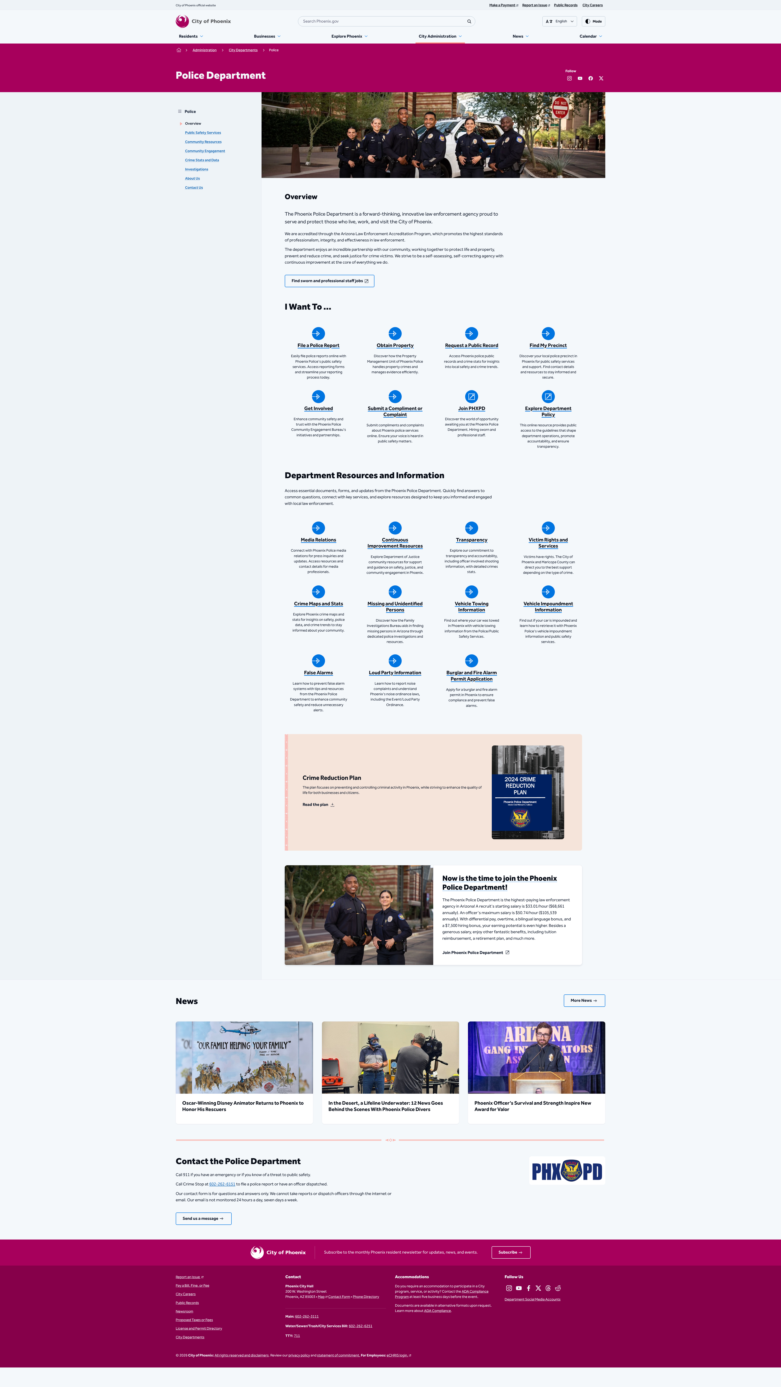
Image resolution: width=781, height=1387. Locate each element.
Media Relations (318, 540)
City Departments (190, 1337)
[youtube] (580, 78)
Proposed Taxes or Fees (194, 1320)
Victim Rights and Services (548, 543)
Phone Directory (366, 1297)
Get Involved (318, 409)
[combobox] (386, 21)
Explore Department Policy (548, 412)
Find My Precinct (548, 346)
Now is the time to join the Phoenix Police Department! (499, 883)
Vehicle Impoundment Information (548, 607)
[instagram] (569, 78)
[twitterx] (601, 78)
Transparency (472, 540)
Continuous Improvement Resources (395, 543)
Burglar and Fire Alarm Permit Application (471, 676)
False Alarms (318, 673)
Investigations (196, 169)
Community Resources (203, 142)
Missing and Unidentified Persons (395, 607)
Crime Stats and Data (202, 160)
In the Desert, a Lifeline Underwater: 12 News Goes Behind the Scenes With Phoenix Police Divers (385, 1106)
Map (321, 1297)
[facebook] (591, 78)
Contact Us (194, 188)
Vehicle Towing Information (472, 607)
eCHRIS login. (397, 1355)
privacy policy (299, 1355)
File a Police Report (318, 346)
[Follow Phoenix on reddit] (557, 1288)
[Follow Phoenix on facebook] (528, 1288)
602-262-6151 (222, 1184)
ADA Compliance (437, 1311)
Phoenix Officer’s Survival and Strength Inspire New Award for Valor (532, 1106)
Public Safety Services (203, 133)
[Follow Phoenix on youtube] (518, 1288)
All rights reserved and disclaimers (242, 1355)
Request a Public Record (471, 346)
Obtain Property (395, 346)
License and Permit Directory (199, 1328)
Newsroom (184, 1311)
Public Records (187, 1303)
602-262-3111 (307, 1316)
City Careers (186, 1294)
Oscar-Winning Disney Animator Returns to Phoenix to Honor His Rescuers (243, 1106)
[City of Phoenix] (203, 21)
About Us (192, 178)
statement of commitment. (338, 1355)
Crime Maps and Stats (318, 604)
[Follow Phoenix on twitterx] (538, 1288)
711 (297, 1336)
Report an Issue (188, 1277)
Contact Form (339, 1297)
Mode (597, 21)
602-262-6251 (360, 1326)
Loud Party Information (395, 673)
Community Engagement (205, 151)
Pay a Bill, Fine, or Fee (192, 1285)
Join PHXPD (471, 409)
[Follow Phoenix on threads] (548, 1288)
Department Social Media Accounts (533, 1299)
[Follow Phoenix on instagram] (509, 1288)
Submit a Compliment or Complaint (395, 412)
